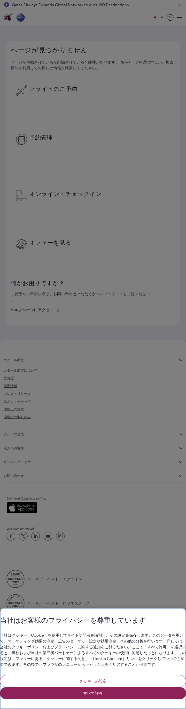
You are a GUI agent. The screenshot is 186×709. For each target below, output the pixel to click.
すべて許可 (93, 693)
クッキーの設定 (93, 681)
